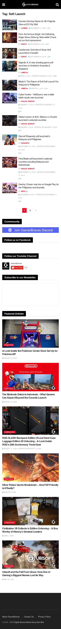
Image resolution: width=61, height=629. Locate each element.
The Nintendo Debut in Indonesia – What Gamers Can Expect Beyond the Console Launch (28, 396)
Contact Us (29, 616)
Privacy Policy (44, 616)
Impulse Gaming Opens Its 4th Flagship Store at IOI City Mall (37, 22)
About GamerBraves (11, 616)
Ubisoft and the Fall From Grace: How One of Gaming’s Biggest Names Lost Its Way (26, 573)
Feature (9, 345)
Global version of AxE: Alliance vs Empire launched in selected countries (38, 118)
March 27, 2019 (37, 88)
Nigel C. (24, 191)
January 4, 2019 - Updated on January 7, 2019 (38, 127)
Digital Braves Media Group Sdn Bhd (29, 622)
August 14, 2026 (10, 402)
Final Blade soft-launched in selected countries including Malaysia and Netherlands (35, 161)
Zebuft (24, 44)
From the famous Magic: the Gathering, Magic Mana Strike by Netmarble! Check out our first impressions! (37, 37)
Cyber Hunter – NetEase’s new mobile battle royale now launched (36, 96)
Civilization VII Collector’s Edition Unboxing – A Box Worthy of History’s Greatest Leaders (30, 530)
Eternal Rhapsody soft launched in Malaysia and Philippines (34, 137)
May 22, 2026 (9, 579)
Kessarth (25, 143)
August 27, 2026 (10, 358)
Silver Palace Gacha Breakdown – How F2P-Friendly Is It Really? (30, 486)
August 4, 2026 (10, 492)
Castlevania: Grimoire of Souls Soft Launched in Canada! (35, 51)
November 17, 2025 (38, 28)
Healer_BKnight (28, 101)
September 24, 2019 (38, 57)
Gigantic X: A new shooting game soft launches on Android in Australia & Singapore (36, 65)
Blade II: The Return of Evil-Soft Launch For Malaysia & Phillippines (38, 83)
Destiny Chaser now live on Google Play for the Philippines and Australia (39, 186)
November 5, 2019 (37, 44)
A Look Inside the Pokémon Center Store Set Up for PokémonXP (30, 352)
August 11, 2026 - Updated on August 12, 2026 (22, 449)
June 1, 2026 (9, 536)
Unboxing (10, 432)
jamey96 (24, 72)
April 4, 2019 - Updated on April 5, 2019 (36, 76)
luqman (24, 28)
